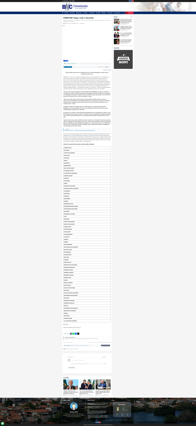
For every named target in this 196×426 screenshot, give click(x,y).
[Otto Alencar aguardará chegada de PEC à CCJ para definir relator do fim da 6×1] (103, 384)
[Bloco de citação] (81, 363)
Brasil (104, 12)
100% (106, 67)
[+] (86, 363)
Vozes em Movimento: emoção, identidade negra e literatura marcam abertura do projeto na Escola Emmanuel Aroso (116, 35)
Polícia (86, 12)
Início (67, 12)
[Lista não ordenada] (79, 363)
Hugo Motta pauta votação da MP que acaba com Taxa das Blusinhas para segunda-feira (116, 28)
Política (73, 12)
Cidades (80, 12)
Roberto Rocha (76, 348)
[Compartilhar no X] (78, 334)
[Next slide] (132, 16)
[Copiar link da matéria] (71, 334)
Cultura (111, 12)
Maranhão (71, 348)
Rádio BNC (130, 12)
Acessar (104, 356)
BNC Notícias (67, 23)
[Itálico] (73, 363)
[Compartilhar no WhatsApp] (73, 334)
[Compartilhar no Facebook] (76, 334)
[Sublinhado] (75, 363)
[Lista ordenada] (78, 363)
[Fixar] (76, 363)
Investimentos (68, 348)
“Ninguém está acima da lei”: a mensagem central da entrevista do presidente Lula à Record (79, 130)
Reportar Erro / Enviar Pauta (105, 345)
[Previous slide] (130, 16)
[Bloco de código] (82, 363)
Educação (118, 12)
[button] (62, 12)
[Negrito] (72, 363)
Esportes (92, 12)
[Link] (83, 363)
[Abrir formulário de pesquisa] (123, 13)
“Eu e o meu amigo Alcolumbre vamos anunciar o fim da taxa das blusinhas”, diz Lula (86, 392)
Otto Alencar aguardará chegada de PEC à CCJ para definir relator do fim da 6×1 (103, 392)
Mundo (98, 12)
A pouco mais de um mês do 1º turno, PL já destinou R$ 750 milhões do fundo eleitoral (116, 21)
